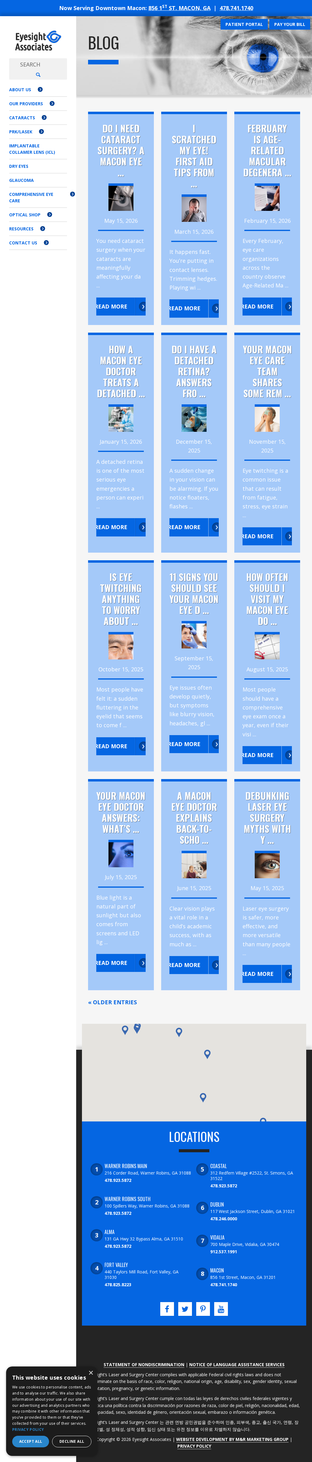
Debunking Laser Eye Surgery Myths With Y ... (267, 818)
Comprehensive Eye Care (31, 197)
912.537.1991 (223, 1251)
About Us (20, 89)
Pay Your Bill (289, 24)
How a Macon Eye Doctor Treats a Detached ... (121, 371)
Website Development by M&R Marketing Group (232, 1439)
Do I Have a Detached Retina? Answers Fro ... (194, 371)
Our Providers (26, 103)
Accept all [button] (30, 1441)
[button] (137, 1029)
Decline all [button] (71, 1441)
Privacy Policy (194, 1446)
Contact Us (23, 243)
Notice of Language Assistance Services (237, 1364)
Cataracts (22, 118)
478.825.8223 (118, 1284)
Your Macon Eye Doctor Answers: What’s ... (120, 812)
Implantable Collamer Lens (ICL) (32, 149)
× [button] (90, 1373)
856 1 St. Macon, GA (179, 8)
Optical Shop (25, 215)
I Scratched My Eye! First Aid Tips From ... (194, 155)
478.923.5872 (118, 1180)
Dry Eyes (18, 166)
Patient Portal (244, 24)
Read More (110, 306)
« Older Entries (112, 1002)
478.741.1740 (236, 8)
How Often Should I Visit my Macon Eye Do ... (267, 599)
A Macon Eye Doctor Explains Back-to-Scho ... (194, 818)
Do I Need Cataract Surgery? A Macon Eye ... (121, 150)
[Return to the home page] (38, 40)
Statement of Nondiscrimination (144, 1364)
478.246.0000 (223, 1219)
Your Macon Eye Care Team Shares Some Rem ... (267, 371)
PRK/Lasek (20, 132)
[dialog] (52, 1411)
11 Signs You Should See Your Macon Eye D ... (193, 593)
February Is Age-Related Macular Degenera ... (267, 150)
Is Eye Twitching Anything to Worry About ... (121, 599)
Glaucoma (21, 180)
